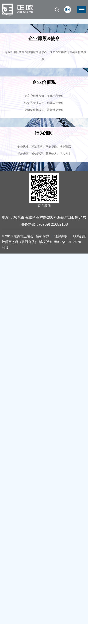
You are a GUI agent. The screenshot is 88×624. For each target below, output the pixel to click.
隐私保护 (42, 236)
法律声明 (61, 236)
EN (67, 9)
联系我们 (79, 236)
